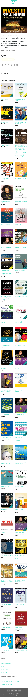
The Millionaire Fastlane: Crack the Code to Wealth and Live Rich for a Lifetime (7, 272)
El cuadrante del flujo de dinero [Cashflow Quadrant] (6, 247)
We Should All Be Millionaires (5, 202)
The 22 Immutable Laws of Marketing (6, 344)
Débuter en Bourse (6, 604)
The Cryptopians (5, 145)
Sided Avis (14, 2)
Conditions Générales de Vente (10, 682)
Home (2, 36)
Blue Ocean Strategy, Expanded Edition (20, 462)
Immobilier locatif (5, 486)
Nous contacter (6, 663)
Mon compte (5, 669)
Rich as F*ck (18, 224)
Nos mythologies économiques (19, 321)
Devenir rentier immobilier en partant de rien (20, 247)
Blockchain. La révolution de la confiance (19, 439)
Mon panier (4, 672)
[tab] (14, 73)
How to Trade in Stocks (7, 555)
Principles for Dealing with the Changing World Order (6, 298)
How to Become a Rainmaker (19, 605)
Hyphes (3, 532)
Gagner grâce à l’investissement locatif (21, 510)
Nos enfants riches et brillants (20, 415)
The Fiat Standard (5, 627)
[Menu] (2, 2)
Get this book (8, 59)
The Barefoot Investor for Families (20, 123)
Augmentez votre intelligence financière (20, 533)
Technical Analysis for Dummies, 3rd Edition (20, 344)
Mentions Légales (6, 684)
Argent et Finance (12, 36)
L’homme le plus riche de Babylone (6, 367)
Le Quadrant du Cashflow (19, 367)
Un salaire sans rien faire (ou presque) (6, 438)
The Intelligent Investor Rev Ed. (19, 628)
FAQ (2, 666)
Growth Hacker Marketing (5, 179)
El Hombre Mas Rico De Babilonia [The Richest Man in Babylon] (7, 581)
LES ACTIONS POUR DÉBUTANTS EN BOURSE (20, 557)
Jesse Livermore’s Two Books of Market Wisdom (7, 463)
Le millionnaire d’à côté (21, 296)
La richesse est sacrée (20, 178)
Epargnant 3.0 (4, 99)
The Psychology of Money (19, 487)
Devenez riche (4, 122)
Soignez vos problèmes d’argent (21, 202)
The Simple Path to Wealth (20, 100)
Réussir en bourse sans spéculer (7, 321)
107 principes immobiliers (18, 390)
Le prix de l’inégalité (20, 270)
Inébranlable (4, 509)
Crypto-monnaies (5, 414)
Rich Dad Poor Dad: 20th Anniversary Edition (6, 391)
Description (4, 73)
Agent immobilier (5, 224)
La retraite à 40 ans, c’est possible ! (20, 580)
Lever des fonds (5, 650)
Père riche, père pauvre (21, 650)
